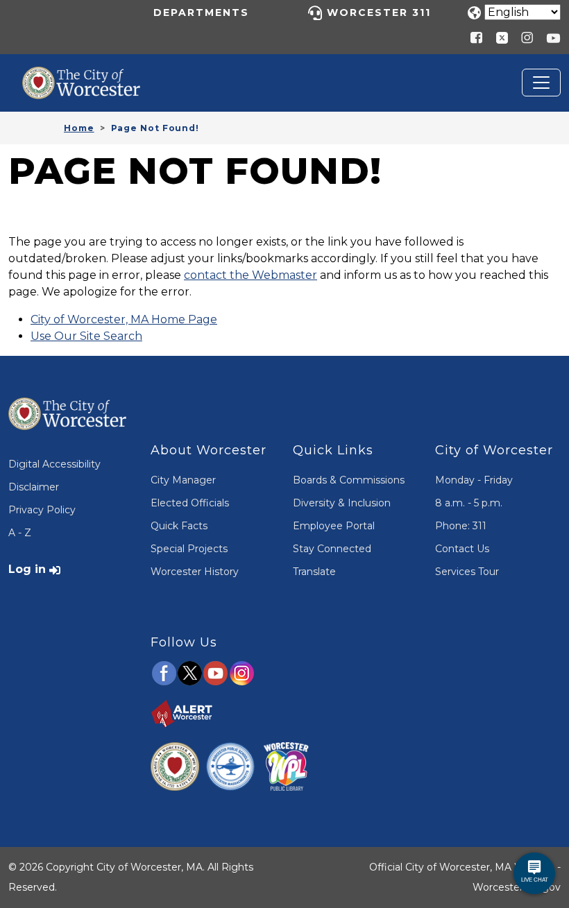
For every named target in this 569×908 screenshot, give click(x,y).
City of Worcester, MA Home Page (124, 319)
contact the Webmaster (250, 275)
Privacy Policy (42, 510)
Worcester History (195, 571)
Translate (314, 571)
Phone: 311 (460, 526)
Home (79, 128)
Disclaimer (33, 487)
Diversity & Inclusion (342, 503)
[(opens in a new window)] (497, 37)
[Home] (91, 77)
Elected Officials (190, 503)
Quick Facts (179, 526)
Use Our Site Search (86, 336)
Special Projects (189, 548)
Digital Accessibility (54, 464)
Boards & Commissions (349, 480)
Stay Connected (332, 548)
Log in (27, 569)
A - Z (19, 532)
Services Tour (467, 571)
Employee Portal (334, 526)
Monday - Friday (474, 480)
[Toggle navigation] (541, 82)
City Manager (183, 480)
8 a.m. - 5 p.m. (468, 503)
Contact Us (462, 548)
